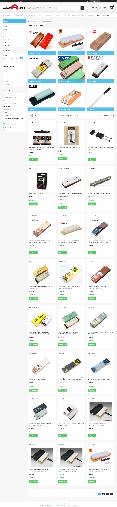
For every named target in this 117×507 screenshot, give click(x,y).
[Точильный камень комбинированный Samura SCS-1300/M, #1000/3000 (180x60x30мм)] (71, 181)
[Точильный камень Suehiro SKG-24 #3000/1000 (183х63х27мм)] (42, 228)
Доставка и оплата (9, 36)
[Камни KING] (100, 41)
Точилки (91, 15)
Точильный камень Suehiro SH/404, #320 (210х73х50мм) (71, 424)
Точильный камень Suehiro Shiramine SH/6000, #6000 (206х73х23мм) (40, 333)
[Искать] (82, 8)
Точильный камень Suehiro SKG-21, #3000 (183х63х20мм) (69, 287)
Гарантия (6, 39)
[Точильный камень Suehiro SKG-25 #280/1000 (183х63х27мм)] (42, 366)
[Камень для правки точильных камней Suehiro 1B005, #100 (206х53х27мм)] (71, 366)
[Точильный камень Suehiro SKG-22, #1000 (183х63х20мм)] (101, 274)
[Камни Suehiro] (42, 41)
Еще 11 (7, 84)
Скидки (5, 33)
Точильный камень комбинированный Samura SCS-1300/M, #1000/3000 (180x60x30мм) (70, 195)
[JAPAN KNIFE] (14, 8)
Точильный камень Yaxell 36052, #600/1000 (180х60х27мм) (98, 424)
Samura (48, 15)
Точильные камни (78, 15)
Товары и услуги (35, 21)
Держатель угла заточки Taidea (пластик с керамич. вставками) (41, 148)
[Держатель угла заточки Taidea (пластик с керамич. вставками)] (42, 135)
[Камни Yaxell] (71, 41)
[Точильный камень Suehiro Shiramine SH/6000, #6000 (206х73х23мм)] (42, 320)
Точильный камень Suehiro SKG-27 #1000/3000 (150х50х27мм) (69, 241)
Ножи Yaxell (8, 15)
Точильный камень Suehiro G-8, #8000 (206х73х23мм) (41, 287)
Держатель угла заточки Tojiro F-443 (69, 147)
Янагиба (67, 15)
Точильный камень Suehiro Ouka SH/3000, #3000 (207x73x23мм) (68, 333)
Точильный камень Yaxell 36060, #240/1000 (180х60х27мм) (98, 470)
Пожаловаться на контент (53, 505)
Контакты (6, 45)
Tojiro (40, 15)
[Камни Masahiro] (42, 69)
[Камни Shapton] (71, 97)
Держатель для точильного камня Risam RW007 (100, 148)
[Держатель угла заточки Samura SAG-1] (42, 181)
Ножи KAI (19, 15)
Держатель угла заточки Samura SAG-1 (41, 193)
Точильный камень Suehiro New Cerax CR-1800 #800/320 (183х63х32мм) (99, 241)
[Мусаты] (100, 97)
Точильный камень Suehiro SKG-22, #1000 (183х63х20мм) (98, 287)
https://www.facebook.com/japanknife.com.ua (14, 130)
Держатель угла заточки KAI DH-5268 (99, 193)
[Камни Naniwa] (71, 69)
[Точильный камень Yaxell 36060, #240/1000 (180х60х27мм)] (101, 457)
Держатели (101, 15)
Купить (34, 160)
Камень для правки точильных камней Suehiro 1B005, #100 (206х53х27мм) (70, 378)
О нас (5, 42)
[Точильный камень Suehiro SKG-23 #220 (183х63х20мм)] (101, 320)
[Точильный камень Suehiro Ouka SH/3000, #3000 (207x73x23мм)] (71, 320)
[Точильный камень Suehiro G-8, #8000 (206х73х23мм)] (42, 274)
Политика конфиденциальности (69, 505)
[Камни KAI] (42, 97)
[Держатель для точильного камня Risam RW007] (101, 135)
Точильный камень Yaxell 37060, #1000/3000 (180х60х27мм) (39, 470)
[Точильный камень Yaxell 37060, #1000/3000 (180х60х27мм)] (42, 457)
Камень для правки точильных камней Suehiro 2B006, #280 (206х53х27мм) (99, 378)
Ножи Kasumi (30, 15)
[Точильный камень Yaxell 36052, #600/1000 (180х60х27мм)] (101, 411)
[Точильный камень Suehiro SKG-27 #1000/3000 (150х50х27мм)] (71, 228)
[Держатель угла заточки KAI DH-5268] (101, 181)
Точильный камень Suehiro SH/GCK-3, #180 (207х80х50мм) (40, 424)
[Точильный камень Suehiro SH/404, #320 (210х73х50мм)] (71, 411)
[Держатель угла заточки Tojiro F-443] (71, 135)
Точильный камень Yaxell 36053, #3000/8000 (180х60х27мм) (68, 470)
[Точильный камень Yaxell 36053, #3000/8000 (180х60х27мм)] (71, 457)
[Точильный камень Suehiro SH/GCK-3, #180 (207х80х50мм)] (42, 411)
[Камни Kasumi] (100, 69)
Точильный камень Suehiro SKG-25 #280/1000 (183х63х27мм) (40, 378)
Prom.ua (66, 504)
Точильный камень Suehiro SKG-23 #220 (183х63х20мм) (100, 333)
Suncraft (57, 15)
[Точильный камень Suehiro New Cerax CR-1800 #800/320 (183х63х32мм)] (101, 228)
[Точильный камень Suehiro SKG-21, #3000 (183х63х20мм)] (71, 274)
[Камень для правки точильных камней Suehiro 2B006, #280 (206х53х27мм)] (101, 366)
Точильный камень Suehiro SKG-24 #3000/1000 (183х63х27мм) (40, 241)
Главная (5, 26)
